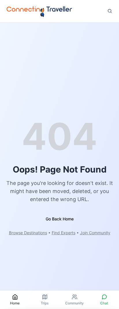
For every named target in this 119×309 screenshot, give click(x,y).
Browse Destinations (28, 232)
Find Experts (63, 232)
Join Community (95, 232)
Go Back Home (60, 218)
